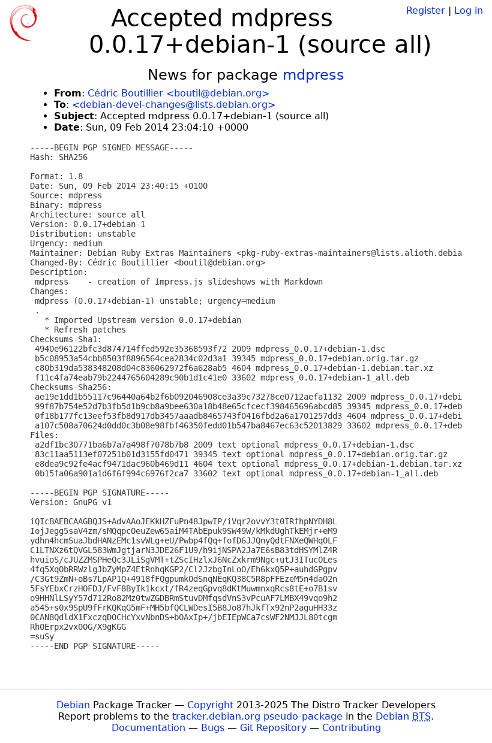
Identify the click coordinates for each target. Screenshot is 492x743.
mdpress (313, 75)
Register (425, 10)
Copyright (210, 705)
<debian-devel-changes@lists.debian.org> (173, 104)
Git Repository (273, 727)
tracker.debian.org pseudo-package (257, 716)
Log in (468, 10)
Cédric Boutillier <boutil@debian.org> (178, 93)
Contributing (351, 727)
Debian (73, 705)
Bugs (212, 727)
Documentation (148, 727)
